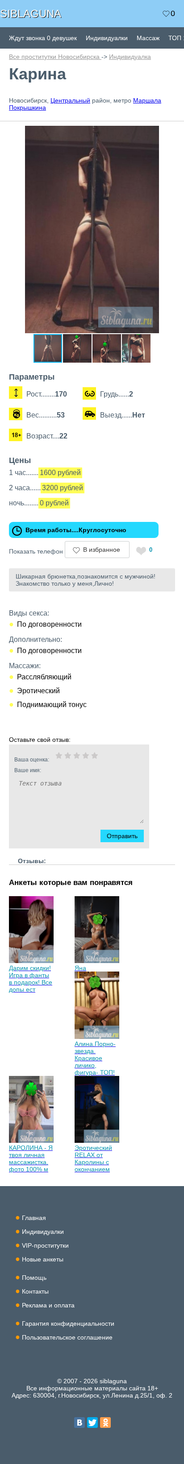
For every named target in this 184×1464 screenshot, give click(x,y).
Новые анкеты (42, 1259)
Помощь (34, 1277)
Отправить (122, 836)
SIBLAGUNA (30, 14)
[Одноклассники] (105, 1422)
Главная (34, 1217)
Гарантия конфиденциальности (68, 1323)
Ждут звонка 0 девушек (43, 37)
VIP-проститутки (45, 1245)
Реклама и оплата (48, 1305)
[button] (167, 134)
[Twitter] (92, 1422)
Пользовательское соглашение (67, 1337)
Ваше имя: (27, 770)
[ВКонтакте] (79, 1422)
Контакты (35, 1291)
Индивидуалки (107, 37)
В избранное (101, 549)
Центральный (70, 100)
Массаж (148, 37)
